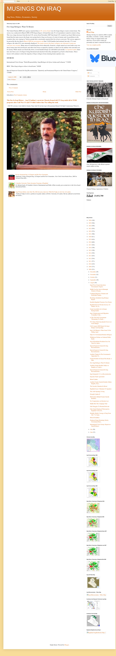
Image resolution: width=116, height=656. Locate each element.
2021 (90, 234)
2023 (90, 228)
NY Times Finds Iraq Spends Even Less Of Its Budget (101, 322)
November (93, 274)
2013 (90, 256)
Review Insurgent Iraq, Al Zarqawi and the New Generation (32, 174)
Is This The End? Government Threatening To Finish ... (98, 318)
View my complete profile (94, 45)
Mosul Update (94, 379)
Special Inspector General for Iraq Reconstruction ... (99, 350)
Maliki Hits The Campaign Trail (98, 403)
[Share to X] (27, 77)
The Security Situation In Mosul (98, 386)
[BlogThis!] (25, 77)
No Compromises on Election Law (99, 401)
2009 (90, 266)
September (93, 280)
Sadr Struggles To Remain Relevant (99, 406)
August (92, 282)
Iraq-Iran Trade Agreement (97, 376)
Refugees (13, 79)
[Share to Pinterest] (30, 77)
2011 (90, 261)
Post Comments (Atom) (20, 95)
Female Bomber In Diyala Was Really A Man (101, 359)
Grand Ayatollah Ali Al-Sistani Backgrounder (98, 309)
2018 (90, 242)
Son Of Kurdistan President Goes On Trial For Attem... (100, 342)
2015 (90, 250)
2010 (90, 264)
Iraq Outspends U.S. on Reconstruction (100, 374)
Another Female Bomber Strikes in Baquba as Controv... (99, 366)
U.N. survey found (45, 31)
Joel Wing (91, 32)
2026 (90, 220)
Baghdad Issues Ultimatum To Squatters (100, 389)
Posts (90, 73)
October (92, 277)
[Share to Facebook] (28, 77)
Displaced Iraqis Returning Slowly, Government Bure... (99, 421)
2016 (90, 247)
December (93, 272)
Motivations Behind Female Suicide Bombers (99, 397)
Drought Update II (95, 394)
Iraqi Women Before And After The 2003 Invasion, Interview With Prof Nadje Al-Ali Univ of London (43, 192)
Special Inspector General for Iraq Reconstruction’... (99, 346)
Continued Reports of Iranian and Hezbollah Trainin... (99, 294)
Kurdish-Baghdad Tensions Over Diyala (101, 302)
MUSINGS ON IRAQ (34, 8)
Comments (92, 76)
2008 (90, 269)
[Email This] (23, 77)
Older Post (78, 92)
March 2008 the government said (34, 41)
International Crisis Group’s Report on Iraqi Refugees (100, 425)
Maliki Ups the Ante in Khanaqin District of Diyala (99, 290)
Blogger (67, 645)
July (91, 429)
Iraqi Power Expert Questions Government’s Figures (98, 285)
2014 (90, 253)
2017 (90, 245)
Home (44, 92)
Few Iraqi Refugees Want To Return (99, 363)
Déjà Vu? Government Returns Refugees (101, 334)
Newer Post (10, 92)
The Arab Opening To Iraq (97, 391)
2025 (90, 223)
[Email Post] (20, 77)
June (91, 432)
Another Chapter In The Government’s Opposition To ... (100, 355)
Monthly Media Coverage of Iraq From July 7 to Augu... (100, 414)
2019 (90, 239)
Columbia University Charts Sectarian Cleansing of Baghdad (32, 183)
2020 (90, 236)
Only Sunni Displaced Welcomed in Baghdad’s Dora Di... (99, 409)
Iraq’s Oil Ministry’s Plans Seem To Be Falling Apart (100, 331)
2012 (90, 258)
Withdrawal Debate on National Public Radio (100, 338)
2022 (90, 231)
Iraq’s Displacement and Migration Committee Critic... (99, 314)
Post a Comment (13, 88)
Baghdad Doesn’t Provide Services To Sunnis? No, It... (100, 305)
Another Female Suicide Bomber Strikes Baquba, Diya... (101, 382)
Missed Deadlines (95, 417)
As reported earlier (71, 49)
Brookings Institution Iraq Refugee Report (99, 298)
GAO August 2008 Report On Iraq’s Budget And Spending (100, 327)
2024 (90, 226)
